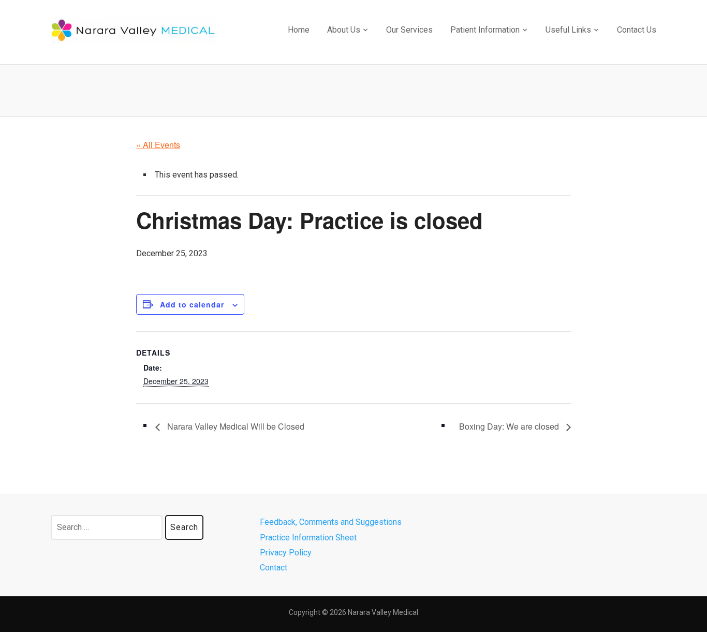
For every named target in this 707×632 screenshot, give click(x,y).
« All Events (158, 145)
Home (299, 30)
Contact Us (636, 30)
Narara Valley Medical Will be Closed (234, 426)
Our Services (409, 30)
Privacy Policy (286, 552)
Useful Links (568, 30)
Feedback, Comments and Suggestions (331, 522)
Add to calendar (192, 304)
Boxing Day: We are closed (510, 426)
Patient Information (485, 30)
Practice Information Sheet (308, 537)
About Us (343, 30)
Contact (273, 567)
